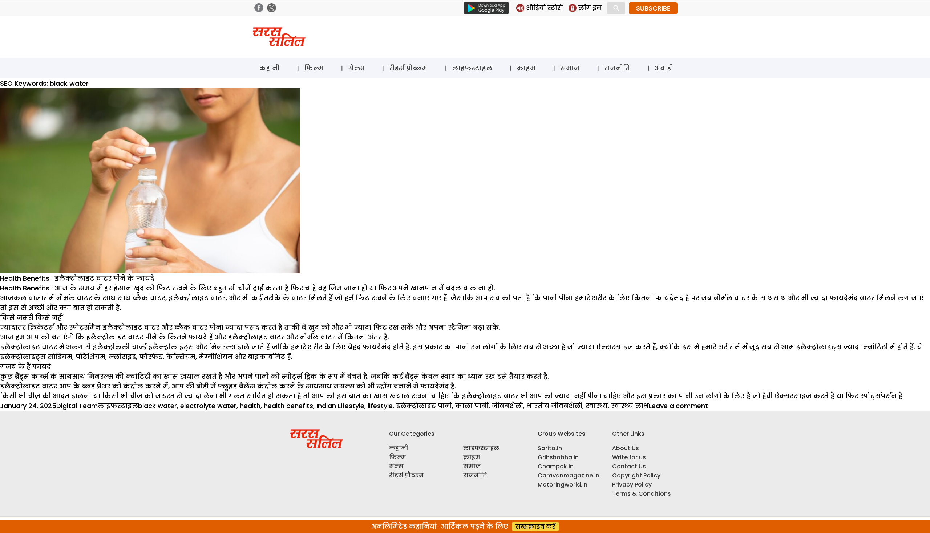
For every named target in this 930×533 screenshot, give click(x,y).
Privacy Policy (632, 484)
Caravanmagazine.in (568, 475)
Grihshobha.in (558, 457)
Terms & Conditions (641, 493)
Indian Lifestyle (340, 405)
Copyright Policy (636, 475)
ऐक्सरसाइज (793, 395)
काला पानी (472, 405)
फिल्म (313, 68)
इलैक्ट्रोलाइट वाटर (490, 395)
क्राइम (526, 68)
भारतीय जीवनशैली (554, 405)
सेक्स (356, 68)
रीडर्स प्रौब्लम (408, 68)
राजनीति (617, 68)
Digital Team (77, 405)
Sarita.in (550, 448)
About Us (625, 448)
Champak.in (556, 466)
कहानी (269, 68)
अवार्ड (663, 68)
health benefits (288, 405)
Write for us (629, 457)
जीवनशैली (507, 405)
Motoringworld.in (562, 484)
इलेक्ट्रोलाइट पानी (424, 405)
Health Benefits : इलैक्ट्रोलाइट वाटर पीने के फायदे (77, 278)
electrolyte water (208, 405)
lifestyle (380, 405)
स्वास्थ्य (597, 405)
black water (157, 405)
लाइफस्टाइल (472, 68)
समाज (569, 68)
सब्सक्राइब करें (535, 526)
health (250, 405)
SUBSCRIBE (653, 8)
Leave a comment (678, 405)
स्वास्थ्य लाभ (630, 405)
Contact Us (629, 466)
